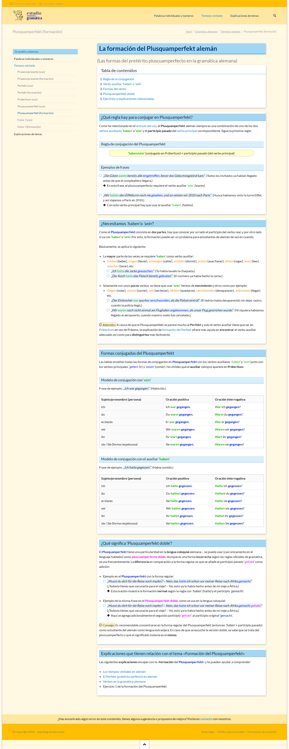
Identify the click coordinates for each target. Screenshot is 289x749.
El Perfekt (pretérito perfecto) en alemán (130, 676)
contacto (206, 719)
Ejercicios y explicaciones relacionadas (128, 98)
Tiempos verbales (230, 31)
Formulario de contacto (262, 731)
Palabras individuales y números (33, 58)
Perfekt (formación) (29, 92)
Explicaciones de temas (28, 134)
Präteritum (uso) (27, 99)
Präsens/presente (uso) (31, 71)
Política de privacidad (231, 731)
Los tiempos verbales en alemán (124, 671)
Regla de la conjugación (118, 79)
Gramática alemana (206, 31)
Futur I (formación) (29, 126)
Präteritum (106, 329)
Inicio (189, 31)
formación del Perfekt (176, 329)
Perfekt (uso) (25, 85)
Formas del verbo (114, 89)
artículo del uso (146, 126)
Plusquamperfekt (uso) (31, 106)
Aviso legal (207, 731)
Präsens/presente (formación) (35, 78)
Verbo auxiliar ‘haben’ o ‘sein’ (122, 84)
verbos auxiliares (110, 131)
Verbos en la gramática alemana (124, 681)
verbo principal (187, 131)
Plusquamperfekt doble (119, 94)
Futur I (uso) (24, 120)
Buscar (274, 16)
